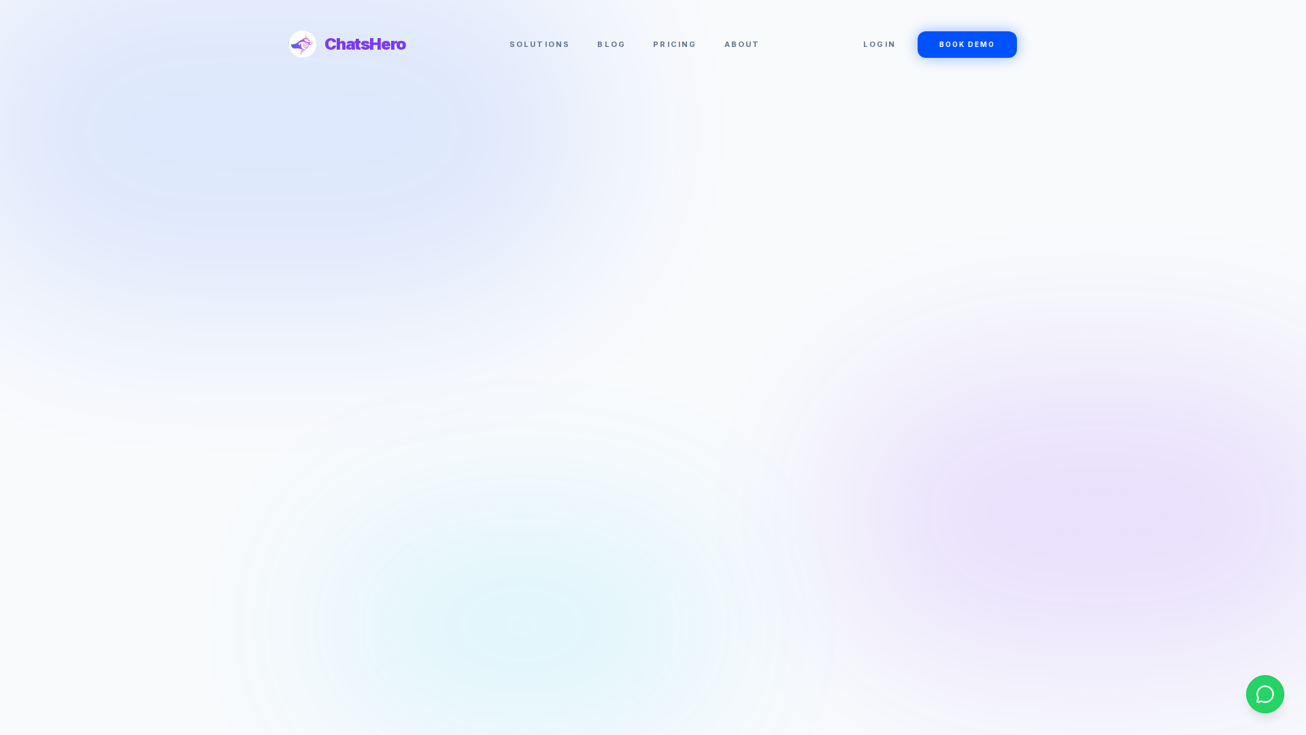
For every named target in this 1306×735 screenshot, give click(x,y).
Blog (611, 44)
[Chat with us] (1265, 694)
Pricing (675, 44)
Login (879, 44)
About (742, 44)
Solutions (540, 44)
